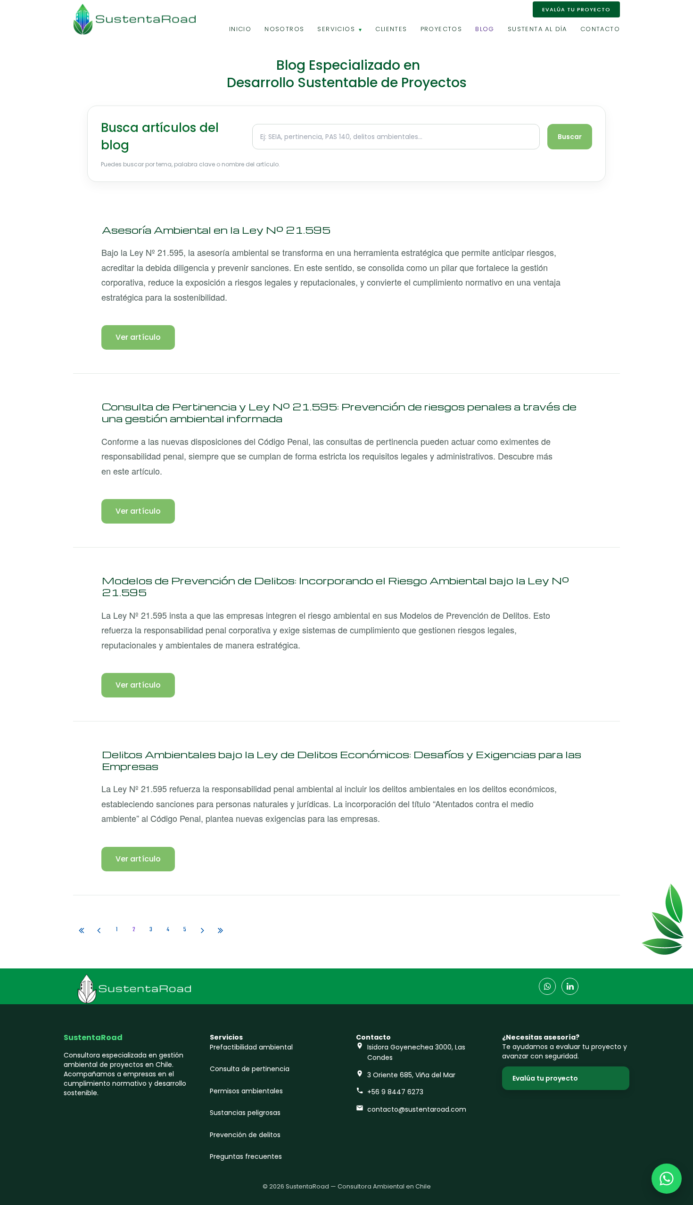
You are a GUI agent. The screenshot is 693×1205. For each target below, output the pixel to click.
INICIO (240, 29)
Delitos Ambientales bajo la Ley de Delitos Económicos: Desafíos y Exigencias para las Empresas (341, 760)
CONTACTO (600, 29)
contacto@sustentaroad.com (416, 1109)
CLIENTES (391, 29)
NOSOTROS (284, 29)
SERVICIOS (336, 29)
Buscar (570, 136)
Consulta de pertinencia (249, 1069)
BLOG (485, 29)
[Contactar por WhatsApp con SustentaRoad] (667, 1179)
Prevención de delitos (245, 1134)
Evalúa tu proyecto (545, 1078)
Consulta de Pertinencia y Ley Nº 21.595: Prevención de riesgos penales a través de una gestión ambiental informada (339, 412)
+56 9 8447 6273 (395, 1092)
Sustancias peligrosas (245, 1112)
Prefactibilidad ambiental (251, 1047)
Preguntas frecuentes (246, 1156)
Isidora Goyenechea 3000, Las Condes (416, 1052)
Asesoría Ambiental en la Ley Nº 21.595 (216, 229)
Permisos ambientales (246, 1091)
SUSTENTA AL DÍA (537, 29)
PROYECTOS (441, 29)
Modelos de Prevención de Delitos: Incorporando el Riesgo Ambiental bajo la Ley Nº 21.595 (335, 586)
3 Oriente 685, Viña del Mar (411, 1075)
